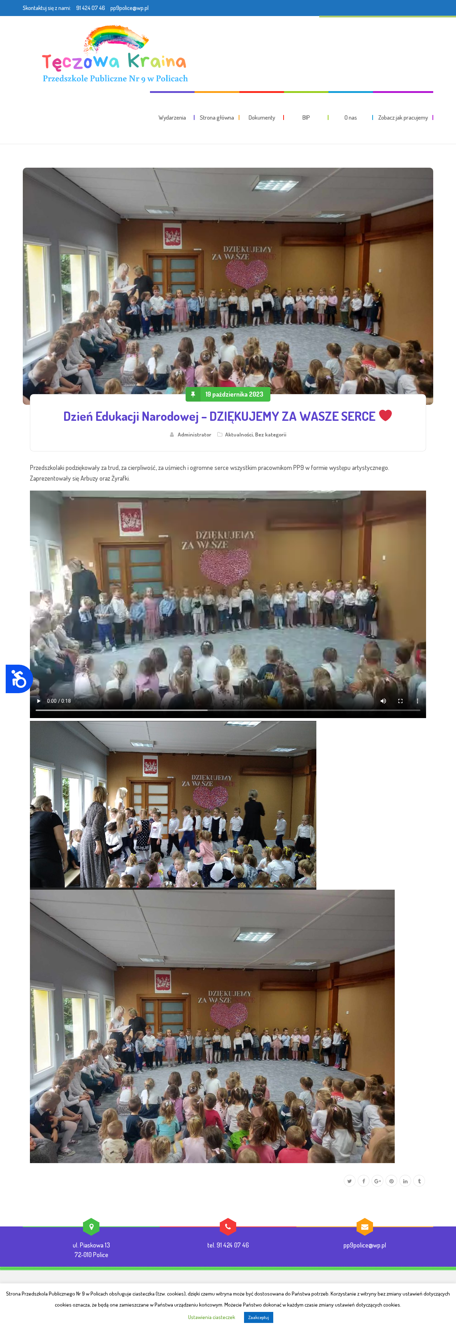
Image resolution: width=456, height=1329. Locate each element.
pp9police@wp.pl (129, 7)
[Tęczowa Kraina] (113, 53)
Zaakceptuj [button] (258, 1317)
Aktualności (239, 434)
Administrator (194, 434)
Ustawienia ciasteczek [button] (211, 1317)
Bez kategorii (270, 434)
